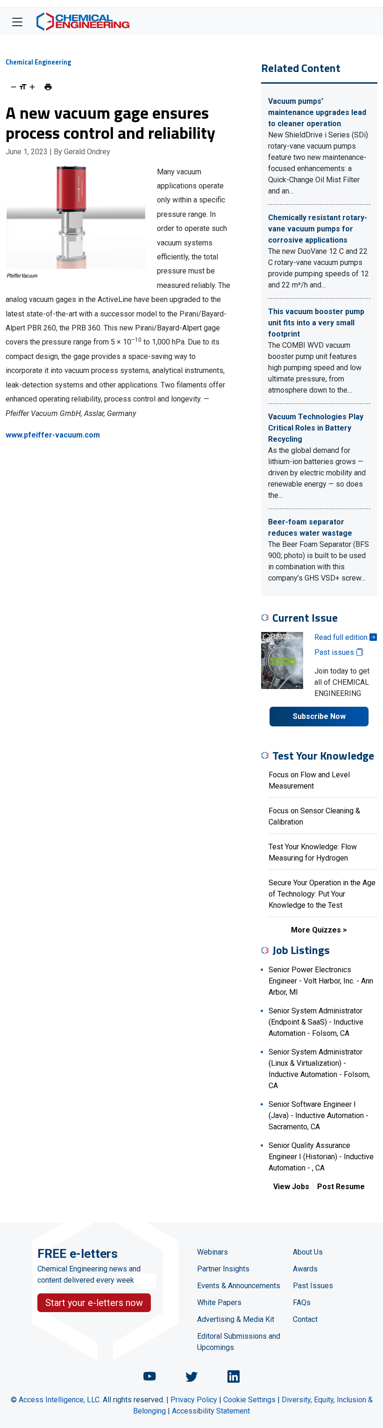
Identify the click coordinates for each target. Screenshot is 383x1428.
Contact (305, 1319)
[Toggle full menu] (17, 21)
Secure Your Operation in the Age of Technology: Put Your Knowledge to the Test (322, 894)
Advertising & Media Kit (235, 1319)
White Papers (219, 1302)
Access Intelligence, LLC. (60, 1399)
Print (48, 87)
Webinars (212, 1252)
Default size (23, 87)
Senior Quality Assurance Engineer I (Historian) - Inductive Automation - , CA (321, 1156)
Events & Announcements (238, 1285)
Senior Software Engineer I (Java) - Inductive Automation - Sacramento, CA (319, 1115)
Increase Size (32, 87)
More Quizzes (316, 930)
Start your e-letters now (94, 1302)
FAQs (302, 1302)
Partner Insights (223, 1268)
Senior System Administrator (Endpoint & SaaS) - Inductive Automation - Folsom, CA (316, 1022)
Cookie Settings (249, 1399)
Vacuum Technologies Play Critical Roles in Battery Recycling (315, 428)
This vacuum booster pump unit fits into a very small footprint (316, 322)
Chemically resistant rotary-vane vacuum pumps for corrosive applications (317, 228)
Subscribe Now (319, 716)
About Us (308, 1252)
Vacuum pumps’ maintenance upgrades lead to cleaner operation (317, 112)
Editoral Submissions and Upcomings (238, 1342)
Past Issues (313, 1285)
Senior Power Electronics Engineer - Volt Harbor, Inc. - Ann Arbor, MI (321, 981)
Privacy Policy (193, 1399)
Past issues (335, 652)
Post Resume (341, 1186)
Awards (305, 1268)
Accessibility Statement (211, 1410)
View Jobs (291, 1186)
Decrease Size (13, 87)
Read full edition (341, 637)
